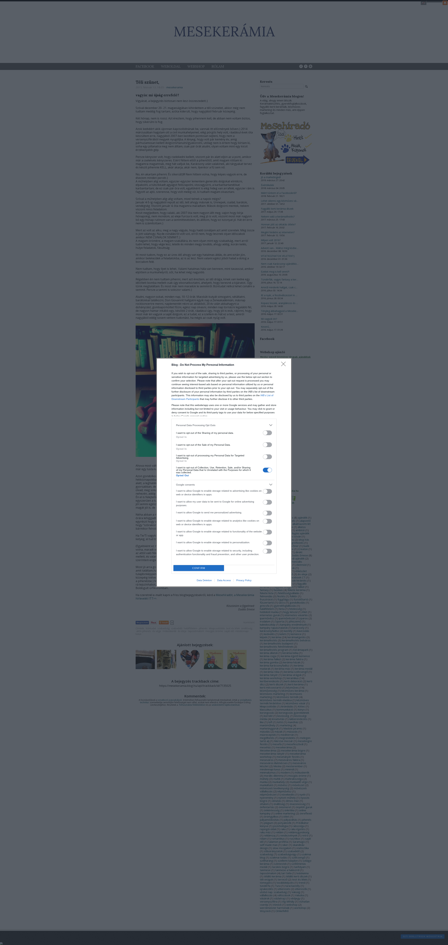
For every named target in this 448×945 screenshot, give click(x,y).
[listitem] (224, 425)
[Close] (284, 365)
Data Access (224, 580)
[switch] (267, 432)
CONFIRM (198, 568)
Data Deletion (204, 580)
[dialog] (224, 472)
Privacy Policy (243, 580)
